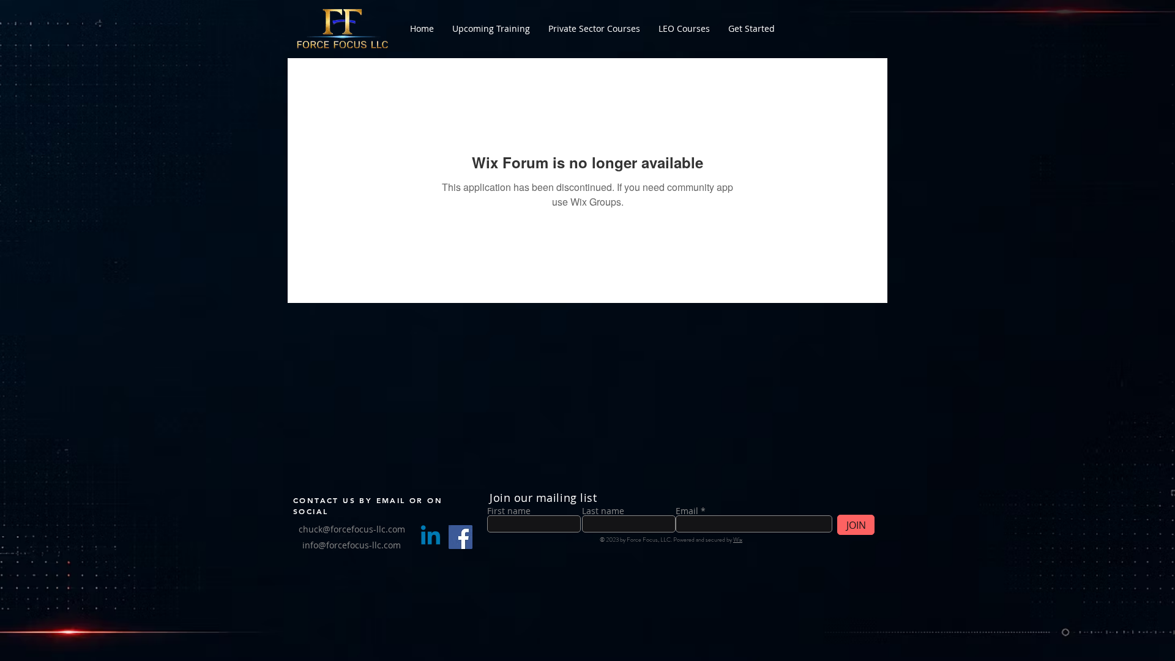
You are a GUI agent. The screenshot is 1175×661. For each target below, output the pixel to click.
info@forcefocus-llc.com (351, 545)
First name (509, 511)
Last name (603, 511)
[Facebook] (460, 537)
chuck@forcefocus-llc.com (352, 529)
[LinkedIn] (430, 537)
